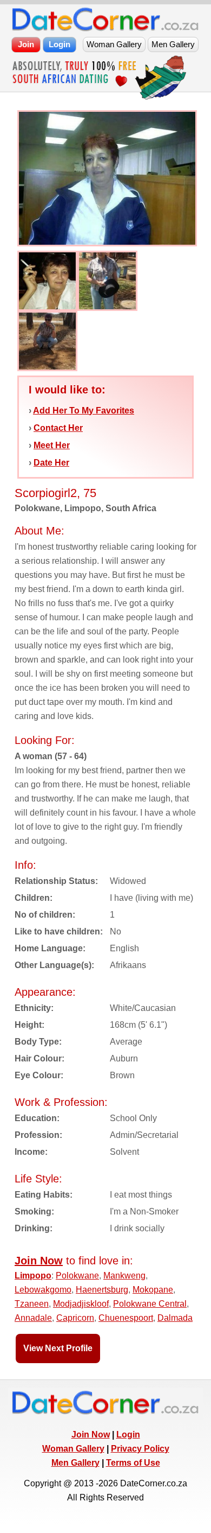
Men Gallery (75, 1462)
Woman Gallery (73, 1448)
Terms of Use (133, 1462)
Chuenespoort (125, 1317)
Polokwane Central (150, 1303)
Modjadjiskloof (81, 1303)
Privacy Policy (140, 1448)
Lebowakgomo (43, 1289)
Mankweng (124, 1275)
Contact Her (58, 427)
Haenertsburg (102, 1289)
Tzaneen (32, 1303)
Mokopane (153, 1289)
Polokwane (77, 1275)
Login (128, 1434)
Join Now (90, 1434)
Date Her (51, 462)
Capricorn (75, 1317)
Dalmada (175, 1317)
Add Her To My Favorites (83, 410)
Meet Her (52, 445)
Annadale (33, 1317)
